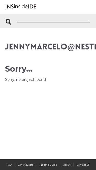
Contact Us (83, 164)
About (66, 164)
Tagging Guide (48, 164)
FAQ (9, 164)
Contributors (25, 164)
